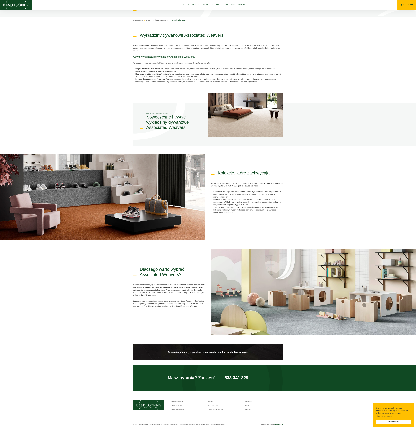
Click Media (278, 424)
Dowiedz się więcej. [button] (384, 416)
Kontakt (242, 5)
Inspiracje (208, 5)
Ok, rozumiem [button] (393, 422)
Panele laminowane (177, 409)
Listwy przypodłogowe (215, 409)
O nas (219, 5)
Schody (210, 401)
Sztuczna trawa (213, 405)
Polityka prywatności (217, 424)
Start (186, 5)
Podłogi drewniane (177, 401)
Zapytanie (230, 5)
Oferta (195, 5)
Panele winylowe (176, 405)
